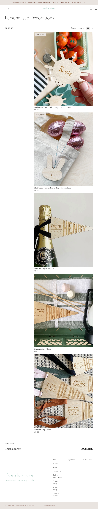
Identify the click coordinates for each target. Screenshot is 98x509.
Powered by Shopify (27, 505)
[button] (81, 28)
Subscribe (87, 449)
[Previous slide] (37, 68)
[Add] (89, 263)
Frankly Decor (15, 505)
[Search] (8, 8)
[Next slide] (89, 68)
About (55, 467)
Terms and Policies (49, 505)
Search (55, 464)
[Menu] (2, 8)
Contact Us (57, 471)
